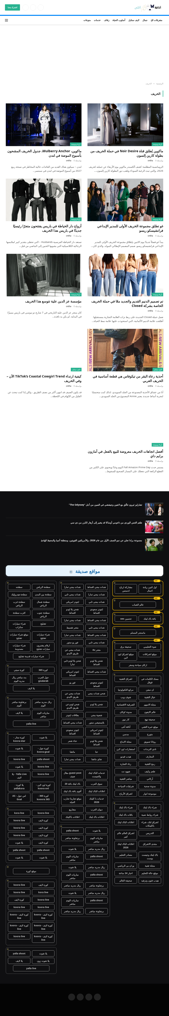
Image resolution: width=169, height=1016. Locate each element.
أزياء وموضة (157, 144)
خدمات (97, 20)
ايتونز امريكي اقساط (72, 673)
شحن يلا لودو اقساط (72, 611)
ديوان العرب (96, 809)
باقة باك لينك (150, 618)
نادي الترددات (149, 749)
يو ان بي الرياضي (126, 865)
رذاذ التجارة (125, 764)
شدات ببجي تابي (73, 594)
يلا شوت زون (43, 960)
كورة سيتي (19, 670)
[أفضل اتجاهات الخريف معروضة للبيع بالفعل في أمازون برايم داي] (125, 425)
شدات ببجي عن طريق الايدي (72, 651)
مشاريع (72, 809)
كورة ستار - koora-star (19, 739)
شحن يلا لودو (96, 704)
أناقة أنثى (125, 726)
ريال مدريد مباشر (96, 848)
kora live (19, 812)
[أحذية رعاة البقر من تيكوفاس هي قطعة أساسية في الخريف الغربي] (125, 350)
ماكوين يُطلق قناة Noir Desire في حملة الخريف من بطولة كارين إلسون (126, 153)
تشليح (43, 623)
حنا (96, 751)
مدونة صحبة (150, 786)
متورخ (150, 734)
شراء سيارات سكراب (19, 625)
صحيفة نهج (150, 719)
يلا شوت (97, 830)
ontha (150, 160)
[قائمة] (6, 20)
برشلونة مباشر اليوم (19, 703)
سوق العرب (96, 783)
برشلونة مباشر (72, 838)
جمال (145, 20)
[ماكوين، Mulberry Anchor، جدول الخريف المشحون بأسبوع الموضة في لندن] (44, 124)
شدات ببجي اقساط (96, 587)
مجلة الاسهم (150, 704)
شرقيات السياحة (126, 786)
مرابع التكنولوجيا (126, 689)
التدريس (150, 833)
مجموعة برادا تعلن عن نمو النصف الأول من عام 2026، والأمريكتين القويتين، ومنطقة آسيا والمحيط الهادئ (91, 540)
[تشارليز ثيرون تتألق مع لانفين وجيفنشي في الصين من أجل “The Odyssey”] (154, 509)
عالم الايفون (150, 712)
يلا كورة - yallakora (19, 786)
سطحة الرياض (43, 587)
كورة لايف (43, 820)
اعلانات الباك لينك (126, 822)
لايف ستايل (133, 20)
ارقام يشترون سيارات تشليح (43, 647)
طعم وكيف (150, 771)
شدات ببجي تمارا (72, 587)
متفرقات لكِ (156, 20)
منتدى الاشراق (150, 843)
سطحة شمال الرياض (43, 603)
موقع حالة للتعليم (150, 873)
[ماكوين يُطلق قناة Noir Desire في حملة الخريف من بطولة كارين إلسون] (125, 124)
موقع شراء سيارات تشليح (19, 636)
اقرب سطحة (19, 612)
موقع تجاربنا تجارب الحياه (72, 800)
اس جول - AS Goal (19, 797)
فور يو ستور (72, 642)
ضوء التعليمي (149, 646)
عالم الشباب (138, 604)
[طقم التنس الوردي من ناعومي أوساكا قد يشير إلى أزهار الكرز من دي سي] (154, 527)
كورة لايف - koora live (43, 916)
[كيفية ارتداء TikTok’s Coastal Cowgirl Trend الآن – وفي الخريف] (44, 350)
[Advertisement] (84, 54)
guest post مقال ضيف (72, 774)
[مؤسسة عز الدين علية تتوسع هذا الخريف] (44, 275)
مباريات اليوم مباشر (96, 839)
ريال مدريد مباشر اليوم (43, 703)
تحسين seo (126, 618)
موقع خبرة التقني (150, 726)
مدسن (126, 734)
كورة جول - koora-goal (43, 750)
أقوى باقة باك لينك (72, 791)
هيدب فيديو (125, 756)
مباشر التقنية (126, 778)
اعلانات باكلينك (73, 816)
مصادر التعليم (125, 854)
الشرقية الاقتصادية (126, 704)
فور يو (72, 682)
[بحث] (11, 20)
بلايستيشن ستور (96, 722)
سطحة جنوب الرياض (43, 614)
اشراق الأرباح (125, 793)
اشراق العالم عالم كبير (125, 834)
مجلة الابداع (126, 741)
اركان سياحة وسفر (138, 665)
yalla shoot (72, 830)
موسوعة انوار (149, 793)
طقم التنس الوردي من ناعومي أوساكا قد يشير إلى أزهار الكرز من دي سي (106, 522)
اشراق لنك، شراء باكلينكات (149, 824)
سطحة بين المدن (43, 594)
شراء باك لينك (150, 807)
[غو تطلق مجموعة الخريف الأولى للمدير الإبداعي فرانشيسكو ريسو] (125, 200)
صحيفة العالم (125, 880)
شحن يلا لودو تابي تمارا (72, 662)
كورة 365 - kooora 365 (43, 797)
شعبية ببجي (96, 715)
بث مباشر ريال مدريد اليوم (19, 679)
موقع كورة (31, 871)
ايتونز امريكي (72, 601)
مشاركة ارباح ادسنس (125, 589)
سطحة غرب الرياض (19, 603)
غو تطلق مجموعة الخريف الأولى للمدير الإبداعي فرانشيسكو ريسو (130, 228)
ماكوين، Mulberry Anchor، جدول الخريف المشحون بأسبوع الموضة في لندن (44, 153)
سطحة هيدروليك (19, 594)
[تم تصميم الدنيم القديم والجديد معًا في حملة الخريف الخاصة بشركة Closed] (125, 275)
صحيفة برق (125, 646)
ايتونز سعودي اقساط (96, 611)
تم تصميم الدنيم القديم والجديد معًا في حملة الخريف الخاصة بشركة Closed (127, 303)
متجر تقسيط (73, 627)
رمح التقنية (150, 764)
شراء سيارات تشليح (43, 636)
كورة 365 (43, 670)
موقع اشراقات (150, 654)
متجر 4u (96, 649)
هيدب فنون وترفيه (150, 880)
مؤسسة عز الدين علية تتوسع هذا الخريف (53, 301)
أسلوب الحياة (119, 20)
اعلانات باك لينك (96, 816)
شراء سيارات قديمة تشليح (31, 656)
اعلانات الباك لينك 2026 (126, 845)
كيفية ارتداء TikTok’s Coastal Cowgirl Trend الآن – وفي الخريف (44, 378)
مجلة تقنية (150, 865)
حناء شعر (72, 740)
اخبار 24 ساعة (126, 873)
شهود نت (125, 771)
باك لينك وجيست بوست (150, 856)
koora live (19, 759)
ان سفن (150, 689)
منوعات (87, 20)
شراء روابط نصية (149, 814)
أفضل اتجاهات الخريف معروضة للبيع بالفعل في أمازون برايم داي (125, 453)
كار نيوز (125, 719)
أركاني (150, 778)
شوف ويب (126, 697)
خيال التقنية (149, 697)
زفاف (106, 20)
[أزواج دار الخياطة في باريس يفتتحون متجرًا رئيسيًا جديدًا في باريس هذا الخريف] (44, 200)
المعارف (150, 756)
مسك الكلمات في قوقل (150, 680)
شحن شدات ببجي (96, 693)
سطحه (19, 587)
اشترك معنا (12, 7)
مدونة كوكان (126, 712)
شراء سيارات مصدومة (19, 647)
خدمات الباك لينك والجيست (96, 774)
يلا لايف (31, 688)
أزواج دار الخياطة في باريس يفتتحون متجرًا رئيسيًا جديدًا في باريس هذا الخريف (47, 228)
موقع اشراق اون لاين (126, 656)
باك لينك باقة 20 (72, 783)
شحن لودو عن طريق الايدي (72, 706)
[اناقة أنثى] (149, 7)
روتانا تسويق (150, 741)
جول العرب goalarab (43, 679)
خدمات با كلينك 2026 (96, 800)
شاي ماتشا (96, 759)
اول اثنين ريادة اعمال (150, 589)
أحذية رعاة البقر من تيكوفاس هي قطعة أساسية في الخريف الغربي (128, 378)
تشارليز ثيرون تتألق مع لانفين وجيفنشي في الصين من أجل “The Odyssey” (105, 504)
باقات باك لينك (126, 814)
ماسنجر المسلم (137, 632)
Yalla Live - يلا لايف (19, 775)
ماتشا (72, 751)
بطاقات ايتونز (72, 715)
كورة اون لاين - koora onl (43, 786)
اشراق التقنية (125, 678)
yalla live (31, 723)
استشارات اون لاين (126, 749)
